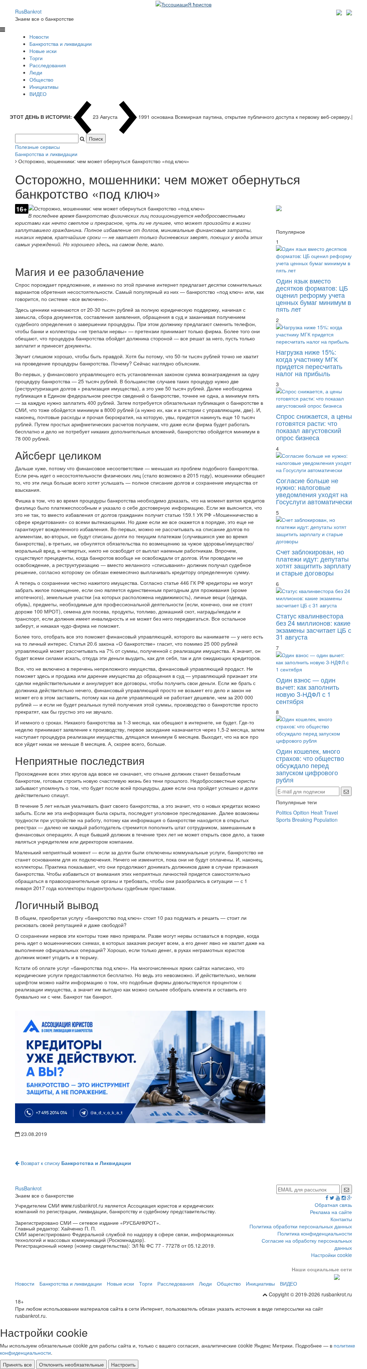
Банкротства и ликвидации (60, 43)
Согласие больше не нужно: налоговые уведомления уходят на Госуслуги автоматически (314, 491)
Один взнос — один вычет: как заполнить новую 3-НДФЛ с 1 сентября (307, 690)
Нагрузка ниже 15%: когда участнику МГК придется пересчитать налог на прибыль (309, 362)
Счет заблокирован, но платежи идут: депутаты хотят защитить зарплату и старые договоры (313, 562)
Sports (283, 819)
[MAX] (340, 11)
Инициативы (43, 86)
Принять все (17, 1364)
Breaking (302, 819)
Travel (331, 812)
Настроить (123, 1364)
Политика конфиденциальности (314, 1233)
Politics (284, 812)
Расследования (47, 65)
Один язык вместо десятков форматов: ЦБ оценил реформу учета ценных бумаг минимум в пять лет (313, 295)
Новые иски (43, 50)
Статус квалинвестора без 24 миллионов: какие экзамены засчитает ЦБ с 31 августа (313, 626)
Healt (317, 812)
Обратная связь (333, 1204)
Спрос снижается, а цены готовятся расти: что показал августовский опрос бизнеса (314, 426)
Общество (41, 79)
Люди (35, 72)
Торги (36, 58)
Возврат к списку (75, 1162)
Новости (39, 36)
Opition (301, 812)
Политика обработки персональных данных (300, 1226)
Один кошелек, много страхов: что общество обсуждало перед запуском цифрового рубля (310, 765)
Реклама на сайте (331, 1211)
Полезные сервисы (37, 146)
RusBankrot (28, 11)
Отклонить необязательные (71, 1364)
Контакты (341, 1219)
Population (326, 819)
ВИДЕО (38, 93)
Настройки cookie (331, 1254)
